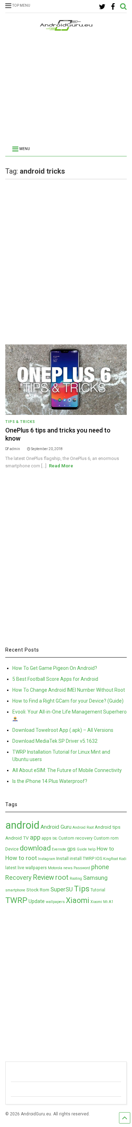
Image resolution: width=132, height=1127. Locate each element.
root (62, 877)
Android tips (107, 827)
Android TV (17, 838)
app (35, 837)
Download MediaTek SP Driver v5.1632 (55, 741)
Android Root (83, 827)
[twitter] (102, 7)
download (35, 848)
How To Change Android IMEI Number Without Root (68, 690)
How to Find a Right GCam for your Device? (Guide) (68, 701)
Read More (61, 465)
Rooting (76, 878)
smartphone (15, 890)
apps (46, 838)
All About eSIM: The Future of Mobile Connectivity (67, 770)
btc (54, 838)
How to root (21, 857)
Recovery (18, 877)
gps (71, 849)
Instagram (46, 859)
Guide (82, 849)
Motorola (55, 868)
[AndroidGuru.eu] (66, 27)
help (91, 849)
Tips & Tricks (20, 422)
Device (12, 849)
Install (62, 858)
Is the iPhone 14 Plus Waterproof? (49, 781)
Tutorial (97, 890)
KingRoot (110, 859)
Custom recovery (75, 838)
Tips (81, 888)
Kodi (122, 859)
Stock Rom (37, 889)
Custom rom (106, 838)
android (22, 825)
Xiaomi (77, 900)
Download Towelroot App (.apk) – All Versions (62, 730)
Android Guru (55, 827)
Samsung (95, 877)
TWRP (16, 900)
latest (11, 867)
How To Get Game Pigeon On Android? (54, 668)
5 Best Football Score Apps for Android (55, 679)
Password (82, 868)
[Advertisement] (66, 89)
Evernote (59, 849)
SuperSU (61, 889)
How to (105, 849)
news (68, 868)
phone (100, 867)
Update (37, 901)
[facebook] (113, 7)
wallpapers (55, 901)
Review (43, 877)
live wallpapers (32, 867)
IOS (98, 858)
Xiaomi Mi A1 (101, 901)
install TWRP (82, 858)
